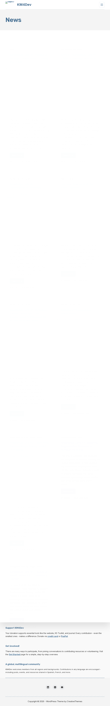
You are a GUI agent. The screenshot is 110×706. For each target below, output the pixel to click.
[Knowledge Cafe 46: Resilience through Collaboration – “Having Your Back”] (29, 90)
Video (79, 305)
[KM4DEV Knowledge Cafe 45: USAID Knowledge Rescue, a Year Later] (80, 90)
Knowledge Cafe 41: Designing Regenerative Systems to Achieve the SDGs (79, 446)
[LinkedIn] (48, 687)
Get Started (14, 654)
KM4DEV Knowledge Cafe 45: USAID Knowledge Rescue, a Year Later (79, 58)
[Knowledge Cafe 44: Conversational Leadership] (29, 216)
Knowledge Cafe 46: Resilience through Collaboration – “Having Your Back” (29, 58)
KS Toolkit (31, 438)
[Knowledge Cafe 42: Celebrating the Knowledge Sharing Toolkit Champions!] (29, 478)
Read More (18, 156)
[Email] (62, 687)
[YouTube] (55, 687)
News (12, 50)
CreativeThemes (74, 701)
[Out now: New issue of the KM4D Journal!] (80, 216)
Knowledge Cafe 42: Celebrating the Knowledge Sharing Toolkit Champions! (29, 446)
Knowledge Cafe (68, 50)
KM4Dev (24, 5)
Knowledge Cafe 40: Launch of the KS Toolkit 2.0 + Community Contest (28, 575)
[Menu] (101, 4)
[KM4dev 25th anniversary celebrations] (80, 342)
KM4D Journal (67, 179)
